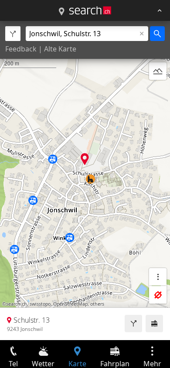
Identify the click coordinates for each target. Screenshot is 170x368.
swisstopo (40, 304)
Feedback (21, 49)
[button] (85, 159)
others (97, 304)
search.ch (16, 304)
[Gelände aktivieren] (158, 71)
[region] (85, 180)
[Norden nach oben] (158, 92)
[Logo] (90, 10)
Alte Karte (60, 49)
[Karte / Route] (61, 11)
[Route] (133, 323)
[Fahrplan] (154, 323)
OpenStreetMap (70, 304)
